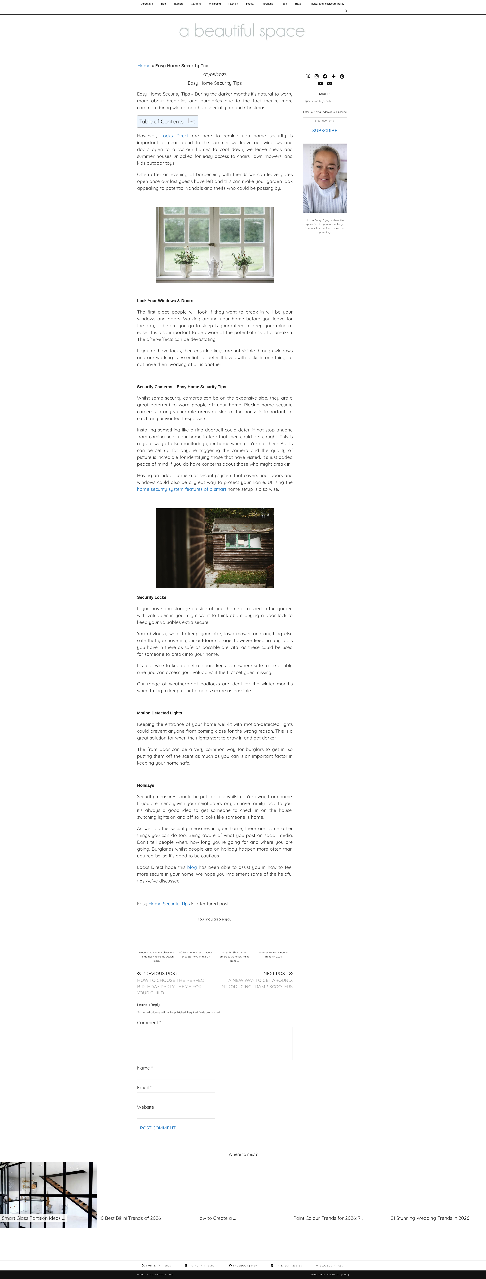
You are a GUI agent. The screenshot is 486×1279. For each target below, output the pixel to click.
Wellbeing (215, 3)
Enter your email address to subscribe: (325, 111)
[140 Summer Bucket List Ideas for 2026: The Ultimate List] (195, 936)
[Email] (329, 83)
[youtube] (320, 83)
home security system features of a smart (181, 489)
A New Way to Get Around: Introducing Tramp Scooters (256, 980)
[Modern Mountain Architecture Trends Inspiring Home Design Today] (156, 936)
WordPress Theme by (329, 1274)
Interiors (178, 3)
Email (144, 1087)
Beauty (250, 3)
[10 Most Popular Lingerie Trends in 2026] (273, 936)
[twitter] (308, 76)
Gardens (196, 3)
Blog (163, 3)
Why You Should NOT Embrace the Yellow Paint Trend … (234, 956)
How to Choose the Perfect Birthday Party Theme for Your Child (171, 983)
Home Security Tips (169, 903)
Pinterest (288, 1265)
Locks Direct (175, 135)
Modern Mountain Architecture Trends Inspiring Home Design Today (156, 956)
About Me (147, 3)
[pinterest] (342, 76)
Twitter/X (158, 1265)
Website (145, 1107)
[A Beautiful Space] (243, 23)
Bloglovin (331, 1265)
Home (144, 65)
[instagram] (317, 76)
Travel (298, 3)
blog (192, 867)
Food (284, 3)
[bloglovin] (333, 76)
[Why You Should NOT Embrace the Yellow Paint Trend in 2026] (234, 936)
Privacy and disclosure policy (327, 3)
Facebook (244, 1265)
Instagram (201, 1265)
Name (145, 1068)
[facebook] (325, 76)
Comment (149, 1022)
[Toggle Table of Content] (190, 121)
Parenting (267, 3)
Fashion (233, 3)
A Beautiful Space (160, 1274)
